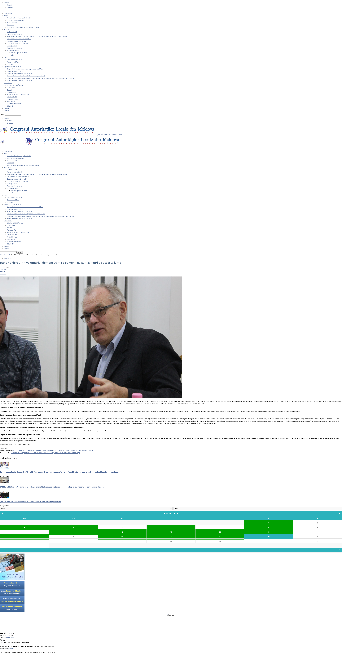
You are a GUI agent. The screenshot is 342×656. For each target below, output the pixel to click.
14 (220, 532)
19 (122, 537)
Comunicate (11, 87)
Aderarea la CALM (13, 62)
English (9, 5)
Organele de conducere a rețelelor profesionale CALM (25, 69)
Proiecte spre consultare (19, 53)
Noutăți (9, 90)
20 (171, 537)
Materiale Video (12, 99)
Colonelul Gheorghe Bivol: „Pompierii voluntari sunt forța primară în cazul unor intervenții (45, 453)
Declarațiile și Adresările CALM (17, 41)
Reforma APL (11, 92)
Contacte (7, 111)
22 (269, 537)
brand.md (11, 649)
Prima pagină (8, 13)
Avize (12, 55)
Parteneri (7, 108)
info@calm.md (9, 638)
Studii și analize (12, 46)
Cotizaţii (10, 64)
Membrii (6, 57)
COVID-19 (10, 106)
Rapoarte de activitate (14, 48)
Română (6, 3)
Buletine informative (14, 104)
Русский (10, 7)
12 (122, 532)
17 (24, 537)
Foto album (11, 101)
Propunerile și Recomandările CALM (19, 39)
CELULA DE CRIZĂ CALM (15, 85)
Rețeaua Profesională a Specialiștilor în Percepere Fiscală (26, 76)
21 (220, 537)
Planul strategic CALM (14, 34)
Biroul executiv (12, 23)
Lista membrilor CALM (14, 60)
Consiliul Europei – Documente (17, 43)
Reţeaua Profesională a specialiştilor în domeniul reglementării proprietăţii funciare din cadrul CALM (40, 78)
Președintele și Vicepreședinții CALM (19, 18)
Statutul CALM (12, 32)
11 (73, 532)
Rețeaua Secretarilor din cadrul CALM (19, 81)
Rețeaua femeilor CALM (15, 71)
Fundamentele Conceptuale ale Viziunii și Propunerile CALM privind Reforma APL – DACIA (37, 36)
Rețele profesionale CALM (12, 67)
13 (171, 532)
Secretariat (10, 25)
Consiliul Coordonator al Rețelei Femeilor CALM (23, 27)
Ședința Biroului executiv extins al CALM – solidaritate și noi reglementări (30, 502)
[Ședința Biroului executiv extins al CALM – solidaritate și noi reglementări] (4, 498)
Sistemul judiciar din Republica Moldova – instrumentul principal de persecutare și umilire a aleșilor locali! (53, 450)
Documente (7, 30)
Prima (1, 255)
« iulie (3, 550)
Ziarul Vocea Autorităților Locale (18, 94)
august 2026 (171, 513)
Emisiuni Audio (12, 97)
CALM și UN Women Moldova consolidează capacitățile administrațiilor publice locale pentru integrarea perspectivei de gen (52, 487)
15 (269, 532)
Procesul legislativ (13, 50)
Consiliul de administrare (15, 20)
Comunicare (8, 83)
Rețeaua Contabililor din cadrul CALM (19, 74)
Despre (6, 16)
